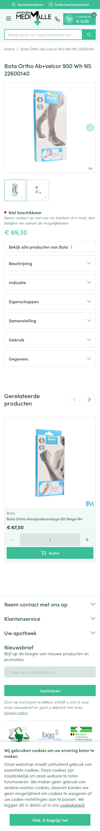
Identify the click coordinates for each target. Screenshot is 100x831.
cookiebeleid (72, 805)
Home (9, 48)
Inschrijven (50, 690)
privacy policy (15, 712)
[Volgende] (90, 127)
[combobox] (43, 34)
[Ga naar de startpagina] (34, 19)
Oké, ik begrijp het (50, 820)
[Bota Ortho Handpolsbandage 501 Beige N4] (50, 463)
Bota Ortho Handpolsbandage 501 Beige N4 (44, 518)
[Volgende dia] (89, 399)
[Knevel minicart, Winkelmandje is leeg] (69, 19)
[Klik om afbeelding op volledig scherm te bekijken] (50, 127)
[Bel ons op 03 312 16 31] (57, 19)
